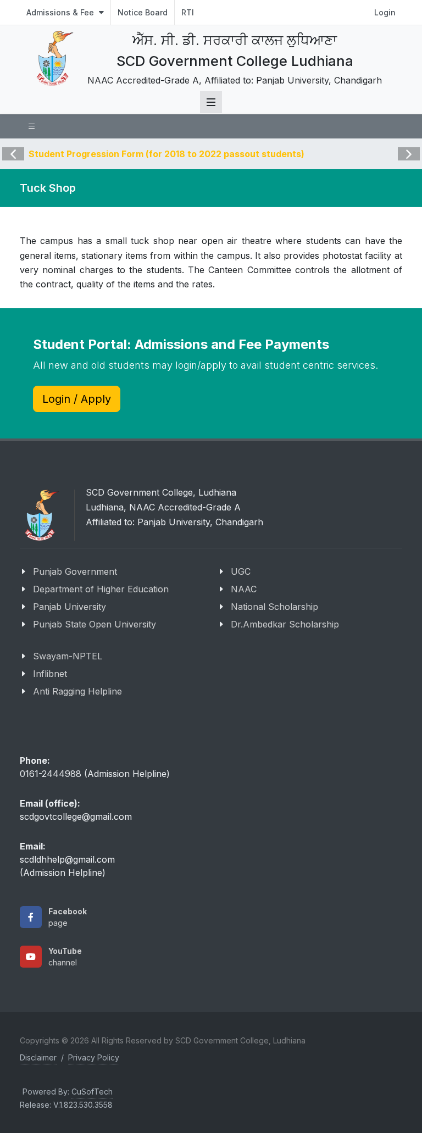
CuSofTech (92, 1091)
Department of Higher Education (101, 589)
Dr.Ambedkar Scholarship (285, 624)
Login (385, 12)
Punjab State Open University (94, 624)
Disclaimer (38, 1057)
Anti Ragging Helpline (77, 691)
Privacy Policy (93, 1057)
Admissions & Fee (61, 12)
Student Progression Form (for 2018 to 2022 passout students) (166, 153)
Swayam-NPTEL (67, 656)
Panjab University (69, 606)
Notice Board (143, 12)
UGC (241, 571)
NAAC (244, 589)
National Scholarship (274, 606)
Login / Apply (76, 399)
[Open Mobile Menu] (211, 102)
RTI (187, 12)
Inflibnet (50, 673)
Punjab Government (75, 571)
